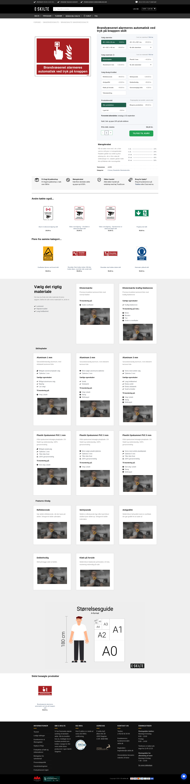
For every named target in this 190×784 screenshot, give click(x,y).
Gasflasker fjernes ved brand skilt (48, 267)
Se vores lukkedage (145, 765)
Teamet (36, 732)
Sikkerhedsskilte (51, 22)
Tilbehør (58, 16)
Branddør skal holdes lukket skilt (111, 267)
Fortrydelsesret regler (41, 770)
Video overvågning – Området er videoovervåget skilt (79, 227)
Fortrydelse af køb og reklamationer (41, 751)
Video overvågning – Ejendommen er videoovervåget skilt (110, 227)
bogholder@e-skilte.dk (125, 750)
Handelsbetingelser (40, 766)
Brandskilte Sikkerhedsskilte (74, 22)
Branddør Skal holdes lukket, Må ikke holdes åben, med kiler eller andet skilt (79, 268)
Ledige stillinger (39, 735)
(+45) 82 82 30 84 (123, 734)
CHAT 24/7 (153, 2)
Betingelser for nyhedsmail (39, 757)
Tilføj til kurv (141, 133)
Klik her (151, 37)
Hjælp (88, 16)
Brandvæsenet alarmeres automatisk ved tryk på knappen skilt (45, 706)
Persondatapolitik (40, 762)
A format (110, 170)
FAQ (96, 16)
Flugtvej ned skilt (142, 227)
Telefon (138, 184)
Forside (37, 22)
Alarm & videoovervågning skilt (48, 227)
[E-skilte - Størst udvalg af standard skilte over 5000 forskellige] (42, 9)
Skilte (36, 16)
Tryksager (47, 16)
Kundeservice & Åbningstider (39, 741)
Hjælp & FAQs (39, 746)
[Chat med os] (184, 776)
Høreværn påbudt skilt (142, 267)
